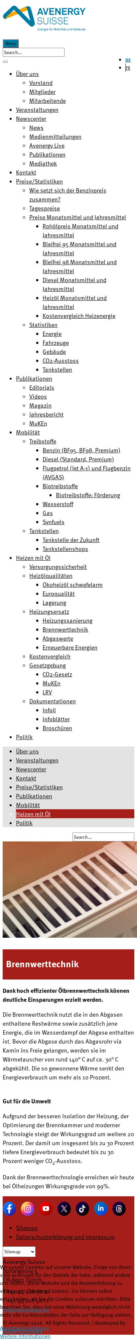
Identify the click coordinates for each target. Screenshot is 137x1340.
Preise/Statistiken (39, 786)
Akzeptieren (13, 1328)
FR (128, 67)
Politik (24, 822)
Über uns (27, 751)
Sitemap (27, 1227)
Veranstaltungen (37, 759)
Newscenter (31, 768)
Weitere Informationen (25, 1336)
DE (128, 59)
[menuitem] (27, 73)
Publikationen (34, 795)
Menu (10, 43)
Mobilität (28, 804)
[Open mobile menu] (5, 62)
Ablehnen (39, 1328)
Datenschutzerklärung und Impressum (65, 1236)
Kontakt (26, 777)
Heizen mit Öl (33, 813)
